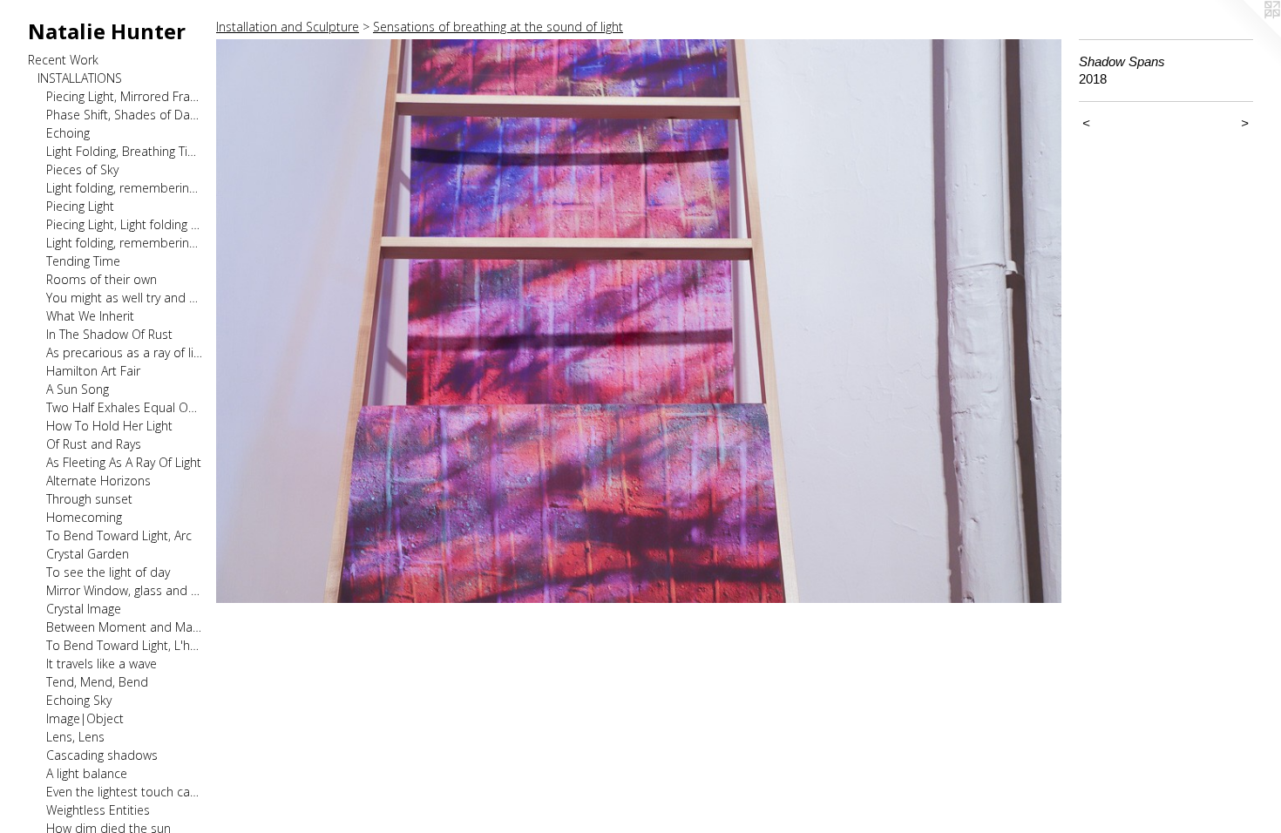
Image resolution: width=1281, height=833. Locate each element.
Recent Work (63, 59)
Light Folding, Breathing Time (124, 151)
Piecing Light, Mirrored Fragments (124, 96)
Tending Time (83, 261)
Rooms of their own (101, 279)
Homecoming (84, 517)
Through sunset (89, 499)
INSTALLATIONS (79, 78)
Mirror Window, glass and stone (124, 590)
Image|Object (85, 718)
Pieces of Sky (82, 169)
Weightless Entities (98, 810)
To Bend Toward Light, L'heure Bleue (124, 645)
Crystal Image (83, 608)
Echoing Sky (79, 700)
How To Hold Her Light (109, 425)
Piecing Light (80, 206)
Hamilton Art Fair (93, 370)
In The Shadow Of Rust (109, 334)
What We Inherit (90, 316)
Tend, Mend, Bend (97, 682)
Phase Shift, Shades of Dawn (124, 114)
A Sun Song (77, 389)
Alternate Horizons (98, 480)
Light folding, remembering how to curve (124, 242)
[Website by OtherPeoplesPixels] (1246, 35)
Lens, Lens (75, 736)
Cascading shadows (102, 755)
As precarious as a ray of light (124, 352)
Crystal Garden (87, 553)
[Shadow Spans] (638, 321)
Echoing (68, 133)
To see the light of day (108, 572)
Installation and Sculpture (287, 26)
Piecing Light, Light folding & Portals (124, 224)
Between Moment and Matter (124, 627)
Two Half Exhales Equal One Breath (124, 407)
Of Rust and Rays (93, 444)
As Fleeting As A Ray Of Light (123, 462)
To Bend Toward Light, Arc (119, 535)
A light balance (86, 773)
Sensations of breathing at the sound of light (498, 26)
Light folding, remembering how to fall (124, 187)
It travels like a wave (101, 663)
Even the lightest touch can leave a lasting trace (124, 791)
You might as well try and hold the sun (124, 297)
